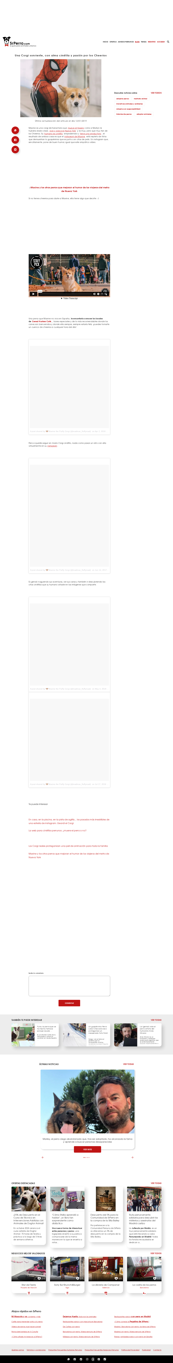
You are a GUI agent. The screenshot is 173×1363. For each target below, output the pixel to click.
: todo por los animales (79, 1316)
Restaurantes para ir (132, 1316)
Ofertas (113, 41)
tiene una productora (90, 133)
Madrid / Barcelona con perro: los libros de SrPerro (135, 1326)
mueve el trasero (76, 128)
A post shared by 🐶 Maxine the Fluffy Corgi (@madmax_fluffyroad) (60, 431)
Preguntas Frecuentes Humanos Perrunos (65, 1350)
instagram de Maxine (74, 136)
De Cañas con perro (71, 1326)
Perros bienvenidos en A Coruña (24, 1331)
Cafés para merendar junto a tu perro (27, 1321)
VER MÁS (87, 1149)
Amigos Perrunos (126, 41)
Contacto (157, 1350)
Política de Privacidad (130, 1350)
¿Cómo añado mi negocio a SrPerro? (26, 1336)
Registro (152, 41)
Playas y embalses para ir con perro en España (133, 1336)
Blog (137, 41)
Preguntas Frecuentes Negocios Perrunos (102, 1350)
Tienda (144, 41)
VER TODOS (156, 92)
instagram (52, 445)
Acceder (161, 41)
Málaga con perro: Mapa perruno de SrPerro (81, 1336)
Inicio (105, 41)
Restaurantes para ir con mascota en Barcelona (82, 1321)
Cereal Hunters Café (41, 321)
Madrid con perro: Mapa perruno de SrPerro (132, 1331)
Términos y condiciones (36, 1350)
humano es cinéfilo (53, 133)
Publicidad (146, 1350)
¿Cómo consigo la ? (131, 1321)
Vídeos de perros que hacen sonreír (26, 1326)
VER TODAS (156, 1020)
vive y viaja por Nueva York (62, 130)
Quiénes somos (18, 1350)
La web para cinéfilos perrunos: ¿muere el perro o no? (57, 830)
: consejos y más (26, 1316)
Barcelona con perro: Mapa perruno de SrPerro (82, 1331)
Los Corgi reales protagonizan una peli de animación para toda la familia (68, 845)
